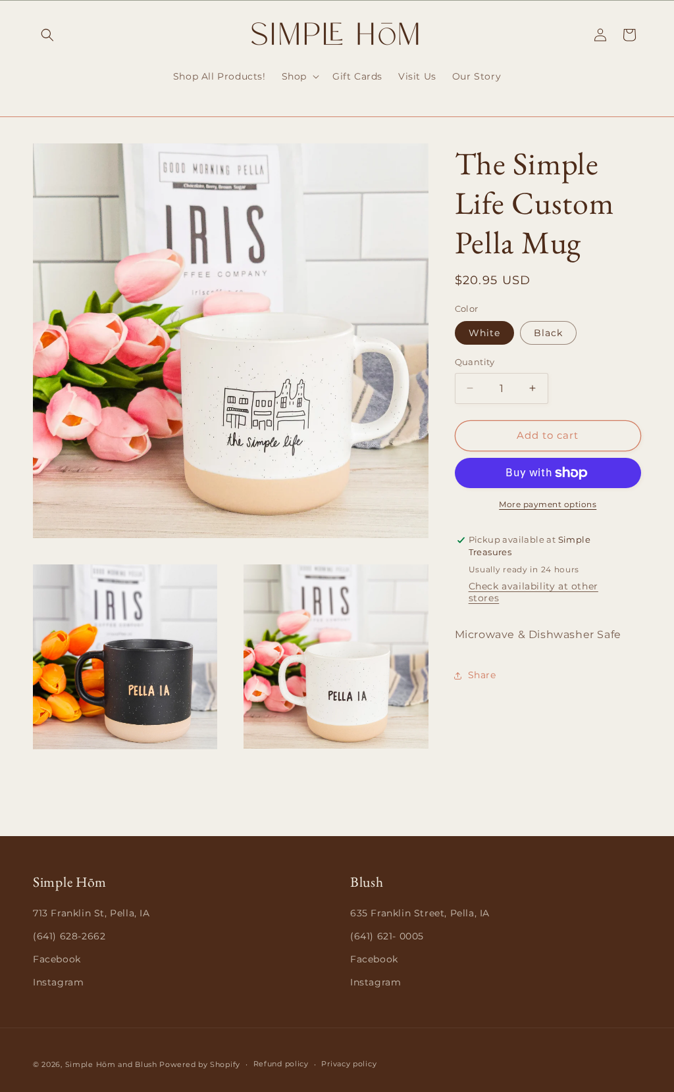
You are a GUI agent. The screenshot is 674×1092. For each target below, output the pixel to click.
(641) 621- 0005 (387, 936)
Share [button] (482, 675)
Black (548, 333)
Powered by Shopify (199, 1064)
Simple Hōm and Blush (111, 1064)
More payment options (547, 504)
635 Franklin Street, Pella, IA (420, 913)
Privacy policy (348, 1063)
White (484, 333)
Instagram (58, 982)
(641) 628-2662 (69, 936)
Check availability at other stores (533, 592)
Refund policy (281, 1063)
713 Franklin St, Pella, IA (91, 913)
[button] (47, 34)
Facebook (57, 959)
